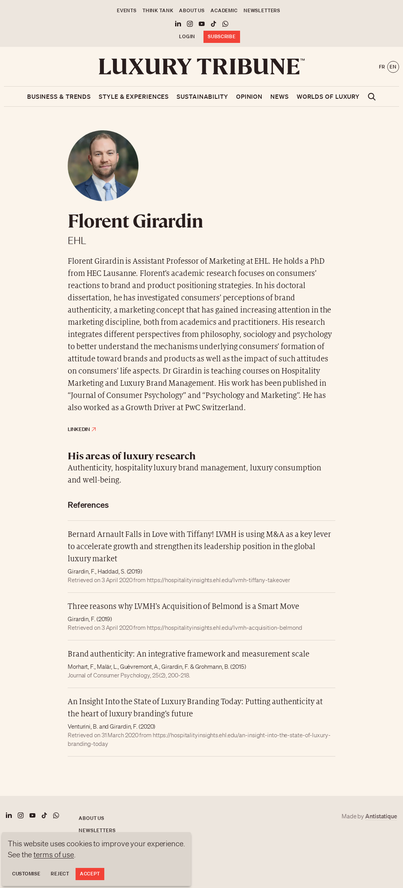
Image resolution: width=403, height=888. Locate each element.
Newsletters (262, 10)
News (279, 96)
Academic (224, 10)
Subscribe (221, 36)
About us (192, 10)
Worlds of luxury (328, 96)
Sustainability (202, 96)
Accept (90, 873)
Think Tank (157, 10)
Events (127, 10)
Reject (60, 873)
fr (382, 66)
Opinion (249, 96)
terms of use (53, 854)
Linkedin (79, 429)
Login (187, 36)
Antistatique (381, 816)
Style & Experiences (134, 96)
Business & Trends (59, 96)
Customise (26, 873)
